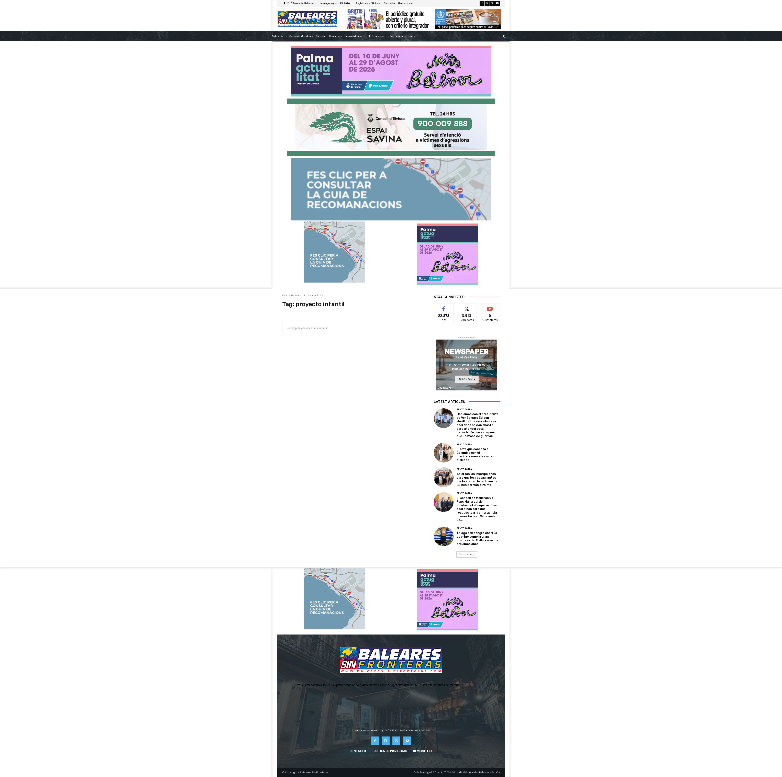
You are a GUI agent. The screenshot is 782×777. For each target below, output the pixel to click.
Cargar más (465, 554)
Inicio (285, 295)
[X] (492, 3)
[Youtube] (497, 3)
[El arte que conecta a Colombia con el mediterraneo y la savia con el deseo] (444, 452)
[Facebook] (482, 3)
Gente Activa (464, 409)
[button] (505, 36)
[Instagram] (487, 3)
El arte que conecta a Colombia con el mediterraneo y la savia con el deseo (477, 454)
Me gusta (444, 306)
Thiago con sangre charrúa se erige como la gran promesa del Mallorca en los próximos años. (477, 538)
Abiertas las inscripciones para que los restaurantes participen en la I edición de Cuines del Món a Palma (477, 479)
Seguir (466, 306)
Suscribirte (490, 306)
